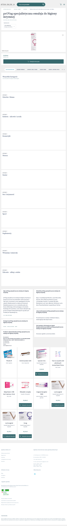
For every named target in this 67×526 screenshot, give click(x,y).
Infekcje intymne (10, 326)
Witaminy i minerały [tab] (21, 69)
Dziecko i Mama (17, 9)
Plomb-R (9, 361)
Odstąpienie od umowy (6, 459)
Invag (25, 423)
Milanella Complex (25, 392)
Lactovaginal (58, 392)
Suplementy (7, 233)
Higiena (25, 9)
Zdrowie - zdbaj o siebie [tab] (32, 69)
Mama (16, 326)
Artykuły (3, 477)
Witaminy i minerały (10, 253)
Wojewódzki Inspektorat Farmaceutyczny (10, 502)
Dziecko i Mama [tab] (43, 69)
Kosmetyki (6, 136)
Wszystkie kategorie (10, 77)
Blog (2, 473)
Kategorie (3, 475)
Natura (5, 156)
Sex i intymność (8, 195)
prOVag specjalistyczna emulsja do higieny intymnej (42, 9)
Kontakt (3, 461)
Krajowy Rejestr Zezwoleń (6, 498)
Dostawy (3, 457)
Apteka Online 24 (7, 9)
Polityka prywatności (5, 453)
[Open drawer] (64, 4)
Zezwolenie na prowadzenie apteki (8, 500)
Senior (5, 175)
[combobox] (32, 4)
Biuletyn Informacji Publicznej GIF (8, 504)
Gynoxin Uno (42, 361)
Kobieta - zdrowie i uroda (12, 117)
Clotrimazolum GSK (25, 361)
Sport (5, 214)
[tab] (9, 69)
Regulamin (3, 455)
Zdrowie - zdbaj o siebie (11, 272)
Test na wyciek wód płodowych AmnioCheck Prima (58, 363)
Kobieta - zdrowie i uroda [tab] (54, 69)
